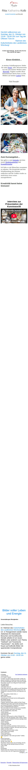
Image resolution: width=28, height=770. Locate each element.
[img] (14, 4)
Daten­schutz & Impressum (19, 762)
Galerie (18, 76)
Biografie (6, 71)
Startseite (3, 762)
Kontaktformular (6, 164)
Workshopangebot (11, 162)
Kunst (10, 67)
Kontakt (9, 762)
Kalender (16, 160)
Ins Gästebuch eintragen (21, 674)
